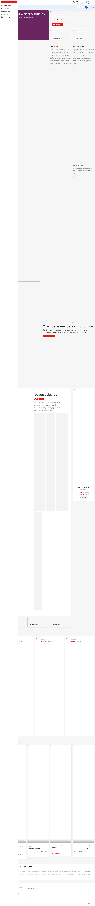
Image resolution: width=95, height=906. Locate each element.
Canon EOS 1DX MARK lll (47, 638)
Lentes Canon (31, 884)
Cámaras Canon (51, 462)
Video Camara (38, 560)
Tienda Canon (61, 884)
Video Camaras (31, 888)
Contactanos (60, 886)
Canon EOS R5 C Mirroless (83, 487)
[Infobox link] (78, 2)
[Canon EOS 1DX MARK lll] (38, 686)
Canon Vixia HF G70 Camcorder (18, 638)
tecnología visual (86, 871)
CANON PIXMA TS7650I (77, 638)
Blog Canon (31, 845)
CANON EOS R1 (34, 849)
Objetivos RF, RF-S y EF (40, 462)
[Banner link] (72, 19)
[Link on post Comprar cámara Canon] (83, 794)
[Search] (93, 7)
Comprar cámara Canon (83, 849)
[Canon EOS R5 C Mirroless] (83, 437)
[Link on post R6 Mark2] (60, 794)
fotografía (78, 871)
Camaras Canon (38, 845)
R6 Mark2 (55, 847)
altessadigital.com (34, 840)
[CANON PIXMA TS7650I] (68, 686)
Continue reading (33, 855)
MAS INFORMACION (48, 335)
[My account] (78, 7)
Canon (51, 55)
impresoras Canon (81, 49)
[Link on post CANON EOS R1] (38, 794)
